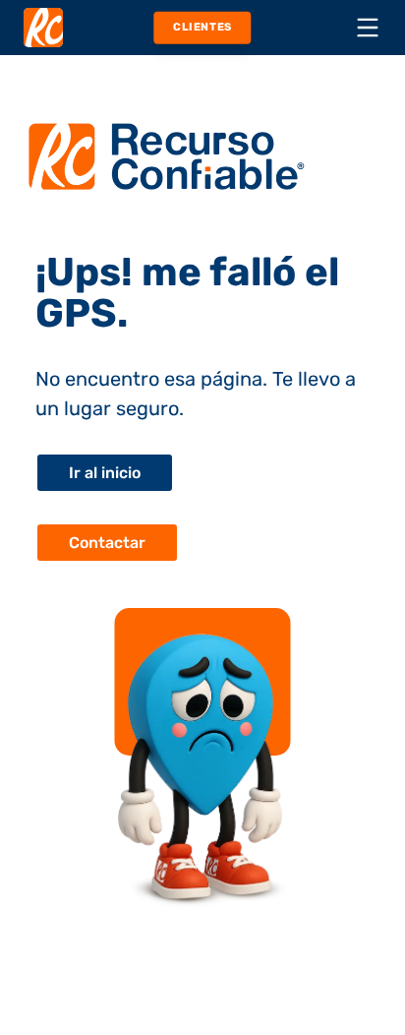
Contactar (107, 542)
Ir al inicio (105, 472)
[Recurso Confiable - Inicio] (43, 27)
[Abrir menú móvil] (367, 27)
